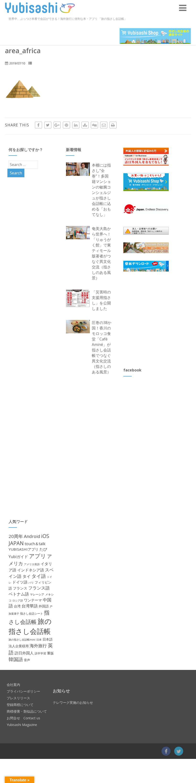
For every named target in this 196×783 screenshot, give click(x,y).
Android (32, 536)
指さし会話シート (31, 613)
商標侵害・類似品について (27, 711)
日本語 (48, 639)
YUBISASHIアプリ (23, 549)
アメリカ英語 (32, 564)
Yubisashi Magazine (22, 724)
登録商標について (20, 704)
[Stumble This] (85, 125)
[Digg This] (94, 125)
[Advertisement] (159, 319)
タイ (26, 576)
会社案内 (13, 684)
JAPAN (16, 543)
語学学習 (40, 653)
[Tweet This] (47, 125)
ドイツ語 (19, 582)
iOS (45, 535)
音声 (27, 660)
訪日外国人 (24, 653)
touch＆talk (35, 543)
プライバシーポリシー (23, 691)
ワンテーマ (33, 600)
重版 (50, 653)
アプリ (37, 556)
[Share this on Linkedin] (75, 125)
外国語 (44, 606)
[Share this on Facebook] (38, 125)
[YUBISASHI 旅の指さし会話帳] (40, 14)
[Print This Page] (113, 125)
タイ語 (39, 576)
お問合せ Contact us (23, 718)
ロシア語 (17, 600)
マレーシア (37, 594)
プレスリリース (18, 698)
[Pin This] (66, 125)
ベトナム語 (19, 594)
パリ (31, 582)
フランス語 (39, 588)
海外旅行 (38, 645)
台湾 (17, 606)
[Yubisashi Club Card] (146, 247)
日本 (39, 639)
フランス (20, 588)
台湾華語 (30, 606)
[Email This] (103, 125)
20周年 (16, 536)
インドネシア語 (30, 570)
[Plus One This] (57, 125)
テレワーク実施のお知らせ (73, 702)
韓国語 (16, 659)
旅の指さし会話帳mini (22, 639)
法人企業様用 (19, 646)
